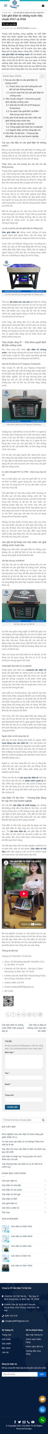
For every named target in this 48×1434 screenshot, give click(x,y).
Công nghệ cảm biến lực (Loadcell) (26, 127)
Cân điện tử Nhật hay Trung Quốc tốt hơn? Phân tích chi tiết (22, 1158)
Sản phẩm (6, 1343)
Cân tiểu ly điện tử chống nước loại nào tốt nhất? (36, 1028)
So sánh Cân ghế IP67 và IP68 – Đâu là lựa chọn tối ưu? (25, 113)
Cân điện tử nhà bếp (11, 1185)
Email (8, 1084)
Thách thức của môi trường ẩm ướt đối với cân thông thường (25, 88)
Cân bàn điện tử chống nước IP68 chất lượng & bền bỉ (13, 1028)
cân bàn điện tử (18, 831)
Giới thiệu (6, 1339)
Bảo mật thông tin (34, 1335)
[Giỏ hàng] (43, 5)
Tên (7, 1073)
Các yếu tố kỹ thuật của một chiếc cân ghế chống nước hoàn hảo (23, 119)
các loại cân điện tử (29, 777)
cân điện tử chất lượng (24, 805)
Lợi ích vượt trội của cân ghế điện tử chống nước (26, 94)
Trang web (9, 1095)
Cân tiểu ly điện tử (10, 1208)
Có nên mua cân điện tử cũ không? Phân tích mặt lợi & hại (23, 1143)
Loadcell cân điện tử (36, 670)
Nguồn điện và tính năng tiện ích (25, 130)
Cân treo (6, 1212)
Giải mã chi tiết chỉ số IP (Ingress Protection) (25, 106)
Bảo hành (6, 1348)
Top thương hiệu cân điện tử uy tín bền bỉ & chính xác (22, 1165)
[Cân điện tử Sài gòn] (15, 4)
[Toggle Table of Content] (41, 76)
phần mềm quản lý (34, 780)
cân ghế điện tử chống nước (16, 54)
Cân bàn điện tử (9, 1180)
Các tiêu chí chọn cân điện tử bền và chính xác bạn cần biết (24, 1150)
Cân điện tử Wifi (9, 1199)
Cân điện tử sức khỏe (12, 1190)
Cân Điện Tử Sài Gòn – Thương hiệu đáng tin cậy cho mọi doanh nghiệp (22, 135)
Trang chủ (6, 12)
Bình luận (9, 1052)
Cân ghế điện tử (10, 232)
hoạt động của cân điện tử (15, 743)
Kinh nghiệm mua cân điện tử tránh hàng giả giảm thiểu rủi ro (22, 1135)
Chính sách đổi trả (34, 1346)
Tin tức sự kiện (9, 24)
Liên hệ (5, 1352)
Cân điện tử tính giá (11, 1194)
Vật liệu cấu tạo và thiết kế (22, 124)
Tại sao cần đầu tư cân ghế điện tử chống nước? (21, 81)
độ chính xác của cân (20, 302)
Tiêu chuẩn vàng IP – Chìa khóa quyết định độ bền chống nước (23, 100)
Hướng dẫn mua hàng (33, 1352)
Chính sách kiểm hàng (33, 1340)
